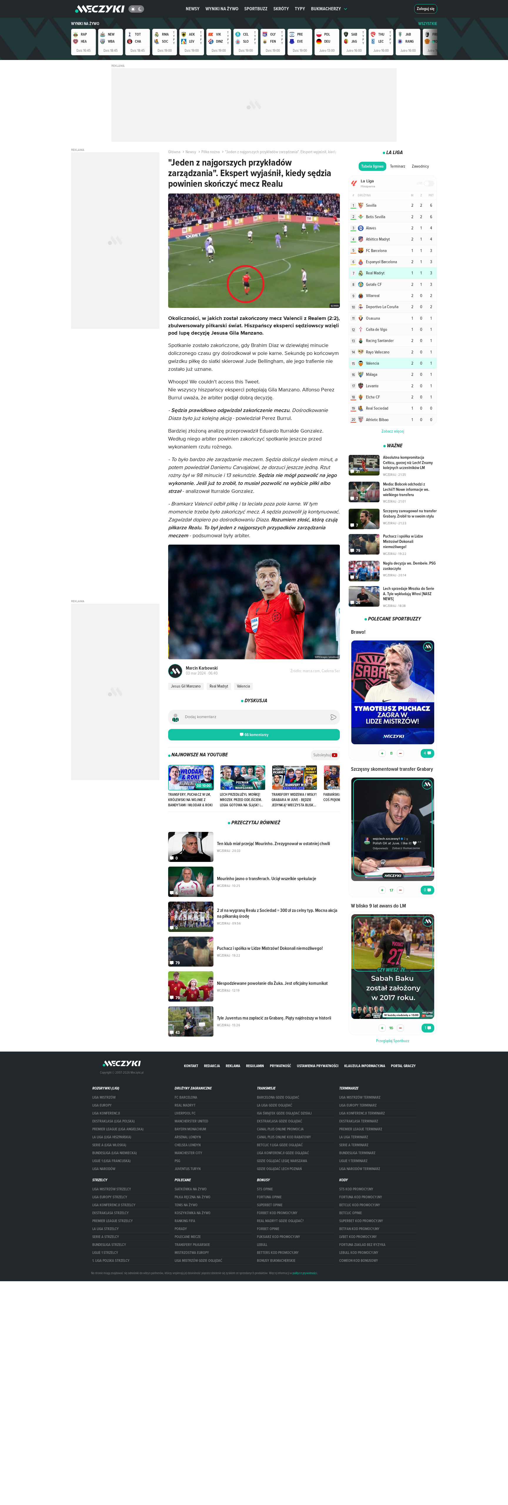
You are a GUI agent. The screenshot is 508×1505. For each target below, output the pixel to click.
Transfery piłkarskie (192, 1244)
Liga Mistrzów (104, 1097)
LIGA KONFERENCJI (106, 1113)
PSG (177, 1161)
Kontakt (191, 1066)
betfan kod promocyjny (359, 1229)
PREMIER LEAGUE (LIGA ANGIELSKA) (117, 1129)
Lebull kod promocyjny (358, 1252)
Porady (181, 1229)
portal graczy (403, 1066)
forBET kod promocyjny (277, 1213)
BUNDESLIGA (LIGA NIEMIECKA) (114, 1153)
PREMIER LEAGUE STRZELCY (112, 1221)
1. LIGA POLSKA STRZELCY (111, 1260)
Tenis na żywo (186, 1205)
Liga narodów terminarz (359, 1169)
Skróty (281, 8)
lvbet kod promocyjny (358, 1236)
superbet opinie (270, 1205)
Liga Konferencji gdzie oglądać (283, 1153)
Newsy (193, 8)
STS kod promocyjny (356, 1189)
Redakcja (212, 1066)
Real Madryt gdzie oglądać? (280, 1221)
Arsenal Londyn (188, 1137)
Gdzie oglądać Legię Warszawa (282, 1161)
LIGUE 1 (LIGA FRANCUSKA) (111, 1161)
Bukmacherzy (326, 8)
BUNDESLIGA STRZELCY (109, 1244)
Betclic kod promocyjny (359, 1205)
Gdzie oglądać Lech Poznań (279, 1169)
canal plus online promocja (280, 1129)
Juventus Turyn (187, 1169)
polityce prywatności (305, 1273)
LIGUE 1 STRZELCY (105, 1252)
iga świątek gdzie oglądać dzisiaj (284, 1113)
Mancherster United (191, 1121)
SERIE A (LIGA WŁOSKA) (109, 1145)
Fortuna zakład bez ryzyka (362, 1244)
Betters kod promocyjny (278, 1252)
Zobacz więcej (393, 431)
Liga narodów (103, 1169)
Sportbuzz (256, 8)
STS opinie (265, 1189)
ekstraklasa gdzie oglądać (279, 1121)
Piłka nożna (210, 152)
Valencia (243, 686)
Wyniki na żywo (221, 8)
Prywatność (280, 1066)
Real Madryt (219, 686)
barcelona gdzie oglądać (278, 1097)
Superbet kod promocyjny (361, 1221)
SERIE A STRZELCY (105, 1236)
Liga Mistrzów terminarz (359, 1097)
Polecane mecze (188, 1236)
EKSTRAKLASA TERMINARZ (358, 1121)
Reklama (233, 1066)
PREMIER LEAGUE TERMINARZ (360, 1129)
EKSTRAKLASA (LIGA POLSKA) (113, 1121)
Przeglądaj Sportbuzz (393, 1041)
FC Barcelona (186, 1097)
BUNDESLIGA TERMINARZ (357, 1153)
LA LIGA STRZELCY (105, 1229)
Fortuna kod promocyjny (360, 1197)
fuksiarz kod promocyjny (278, 1236)
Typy (300, 8)
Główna (174, 152)
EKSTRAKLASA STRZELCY (110, 1213)
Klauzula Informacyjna (364, 1066)
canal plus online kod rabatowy (284, 1137)
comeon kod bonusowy (358, 1260)
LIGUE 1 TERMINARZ (353, 1161)
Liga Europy (102, 1105)
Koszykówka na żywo (192, 1213)
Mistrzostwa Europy (192, 1252)
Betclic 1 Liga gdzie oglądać (280, 1145)
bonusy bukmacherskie (276, 1260)
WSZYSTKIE (427, 23)
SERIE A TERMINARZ (353, 1145)
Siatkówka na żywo (191, 1189)
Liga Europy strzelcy (109, 1197)
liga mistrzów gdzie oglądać (198, 1260)
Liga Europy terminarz (358, 1105)
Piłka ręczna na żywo (192, 1197)
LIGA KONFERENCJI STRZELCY (114, 1205)
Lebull (262, 1244)
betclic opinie (350, 1213)
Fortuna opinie (269, 1197)
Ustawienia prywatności (317, 1066)
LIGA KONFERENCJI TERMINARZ (362, 1113)
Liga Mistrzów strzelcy (111, 1189)
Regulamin (255, 1066)
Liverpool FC (185, 1113)
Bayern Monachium (190, 1129)
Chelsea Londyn (187, 1145)
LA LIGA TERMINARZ (353, 1137)
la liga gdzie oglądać (274, 1105)
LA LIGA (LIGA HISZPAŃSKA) (111, 1137)
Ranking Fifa (185, 1221)
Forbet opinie (268, 1229)
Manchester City (188, 1153)
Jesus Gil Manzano (186, 686)
